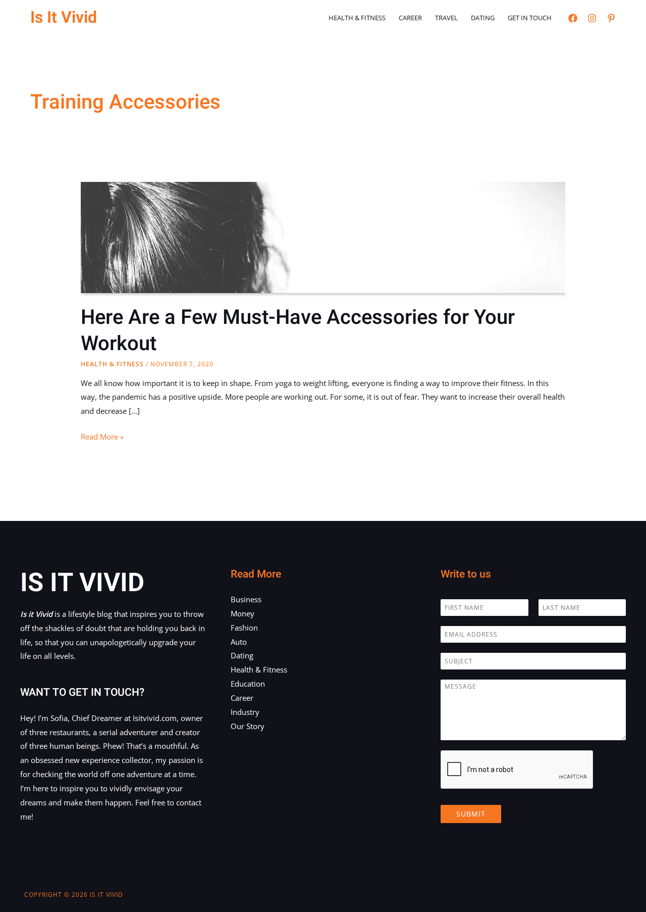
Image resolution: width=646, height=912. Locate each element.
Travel (446, 17)
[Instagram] (592, 18)
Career (410, 17)
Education (248, 684)
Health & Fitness (357, 17)
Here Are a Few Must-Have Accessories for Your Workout (298, 331)
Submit (471, 814)
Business (246, 599)
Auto (239, 642)
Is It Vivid (63, 17)
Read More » (102, 437)
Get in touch (530, 17)
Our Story (247, 726)
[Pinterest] (611, 18)
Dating (483, 17)
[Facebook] (572, 18)
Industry (245, 712)
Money (242, 613)
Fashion (244, 627)
